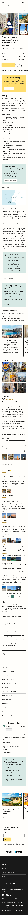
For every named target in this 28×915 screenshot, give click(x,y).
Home (2, 11)
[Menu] (25, 2)
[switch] (20, 794)
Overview (4, 70)
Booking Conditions (11, 902)
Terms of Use (19, 902)
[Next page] (19, 596)
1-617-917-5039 (14, 171)
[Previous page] (8, 596)
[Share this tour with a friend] (21, 65)
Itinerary (10, 70)
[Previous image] (17, 804)
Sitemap (3, 902)
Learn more (6, 648)
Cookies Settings (5, 908)
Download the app (7, 752)
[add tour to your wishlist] (17, 65)
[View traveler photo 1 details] (6, 367)
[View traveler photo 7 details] (6, 388)
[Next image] (20, 804)
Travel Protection (5, 905)
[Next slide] (25, 341)
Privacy (12, 905)
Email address (8, 832)
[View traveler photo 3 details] (22, 367)
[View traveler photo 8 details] (14, 388)
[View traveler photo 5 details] (14, 377)
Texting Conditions (19, 905)
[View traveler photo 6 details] (22, 377)
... (6, 11)
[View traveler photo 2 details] (14, 367)
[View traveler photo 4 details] (6, 377)
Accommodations (18, 70)
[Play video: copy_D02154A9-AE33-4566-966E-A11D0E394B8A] (9, 23)
